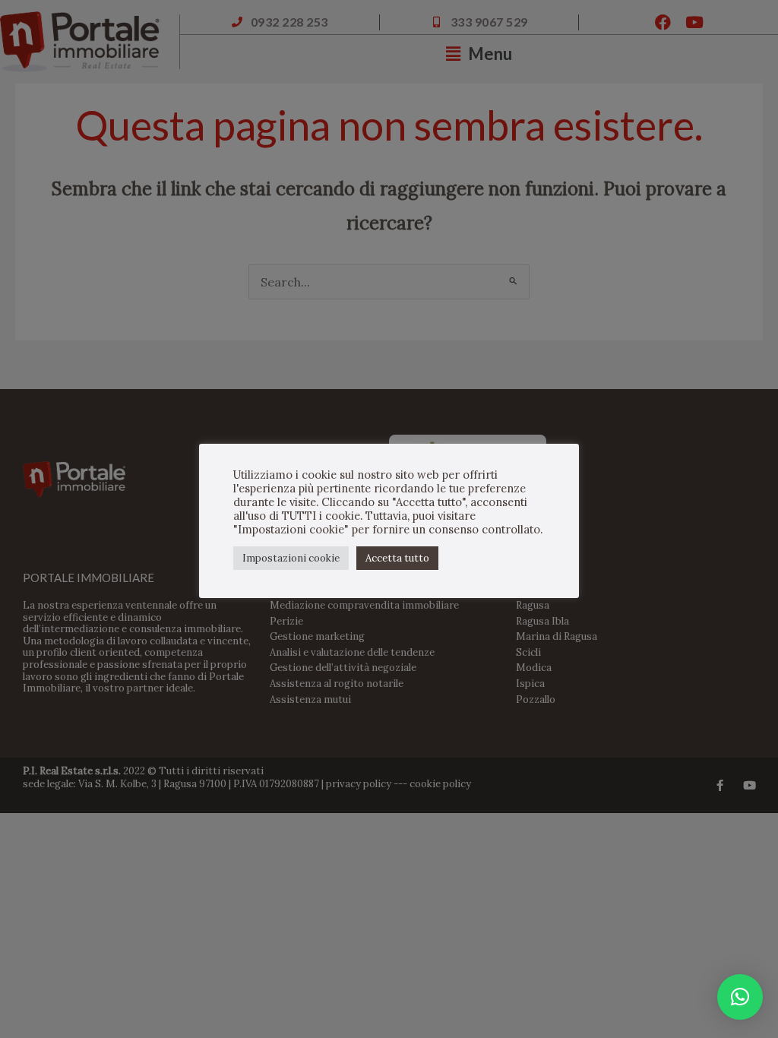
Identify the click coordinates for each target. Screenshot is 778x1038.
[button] (740, 997)
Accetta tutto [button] (397, 558)
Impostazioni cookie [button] (291, 558)
